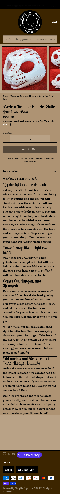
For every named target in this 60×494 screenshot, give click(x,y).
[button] (30, 146)
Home (6, 93)
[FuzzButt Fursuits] (30, 19)
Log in (8, 467)
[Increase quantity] (53, 136)
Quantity (7, 130)
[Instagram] (4, 452)
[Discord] (13, 452)
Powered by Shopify (13, 485)
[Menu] (6, 19)
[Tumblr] (9, 452)
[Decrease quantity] (6, 136)
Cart (54, 19)
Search (6, 459)
